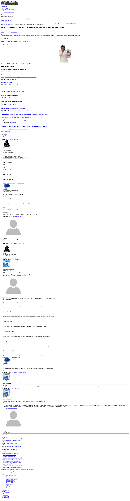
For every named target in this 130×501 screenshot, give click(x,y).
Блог (4, 491)
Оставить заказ (6, 8)
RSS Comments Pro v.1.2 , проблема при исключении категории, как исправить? (24, 114)
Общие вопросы (13, 71)
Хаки (7, 487)
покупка (5, 437)
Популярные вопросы (11, 475)
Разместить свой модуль (8, 9)
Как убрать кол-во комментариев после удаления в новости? (18, 120)
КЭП (6, 38)
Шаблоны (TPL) (9, 482)
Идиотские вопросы (10, 481)
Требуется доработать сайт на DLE (11, 449)
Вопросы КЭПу (10, 24)
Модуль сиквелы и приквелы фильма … (13, 451)
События (5, 134)
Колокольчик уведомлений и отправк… (12, 467)
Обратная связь (6, 497)
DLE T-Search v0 (7, 464)
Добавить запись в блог (8, 12)
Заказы (4, 135)
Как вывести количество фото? (14, 139)
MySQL (8, 489)
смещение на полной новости (9, 95)
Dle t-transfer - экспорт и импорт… (11, 459)
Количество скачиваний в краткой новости (13, 69)
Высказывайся (30, 469)
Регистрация (8, 20)
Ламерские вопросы (10, 480)
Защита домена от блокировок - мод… (12, 458)
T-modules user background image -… (11, 461)
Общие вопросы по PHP (11, 479)
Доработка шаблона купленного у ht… (12, 438)
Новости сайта (6, 490)
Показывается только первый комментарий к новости (17, 88)
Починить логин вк (8, 444)
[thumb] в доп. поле (6, 82)
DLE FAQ (3, 24)
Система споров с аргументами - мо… (12, 465)
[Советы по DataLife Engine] (9, 4)
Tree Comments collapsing (9, 456)
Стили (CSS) (9, 484)
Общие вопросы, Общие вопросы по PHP (19, 110)
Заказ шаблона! (7, 441)
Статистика (6, 496)
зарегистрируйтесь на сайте (24, 63)
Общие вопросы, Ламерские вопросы (18, 84)
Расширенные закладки (14, 357)
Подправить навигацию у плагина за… (12, 443)
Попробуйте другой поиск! (71, 23)
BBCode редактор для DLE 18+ (10, 453)
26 (1, 74)
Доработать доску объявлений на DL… (12, 440)
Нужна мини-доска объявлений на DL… (13, 446)
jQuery (7, 485)
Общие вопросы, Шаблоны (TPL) (18, 91)
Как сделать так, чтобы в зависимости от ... (17, 275)
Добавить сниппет (7, 10)
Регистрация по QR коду (9, 447)
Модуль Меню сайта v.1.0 (14, 259)
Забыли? (2, 20)
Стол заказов (6, 492)
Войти (28, 19)
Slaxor (2, 32)
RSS (18, 469)
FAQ (4, 474)
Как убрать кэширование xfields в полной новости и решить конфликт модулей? (24, 126)
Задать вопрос (4, 6)
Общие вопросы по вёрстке (12, 478)
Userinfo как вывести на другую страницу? (18, 372)
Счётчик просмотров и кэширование (11, 101)
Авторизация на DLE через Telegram (12, 462)
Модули (5, 136)
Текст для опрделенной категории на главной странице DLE (18, 77)
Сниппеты (5, 495)
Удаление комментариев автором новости (13, 108)
